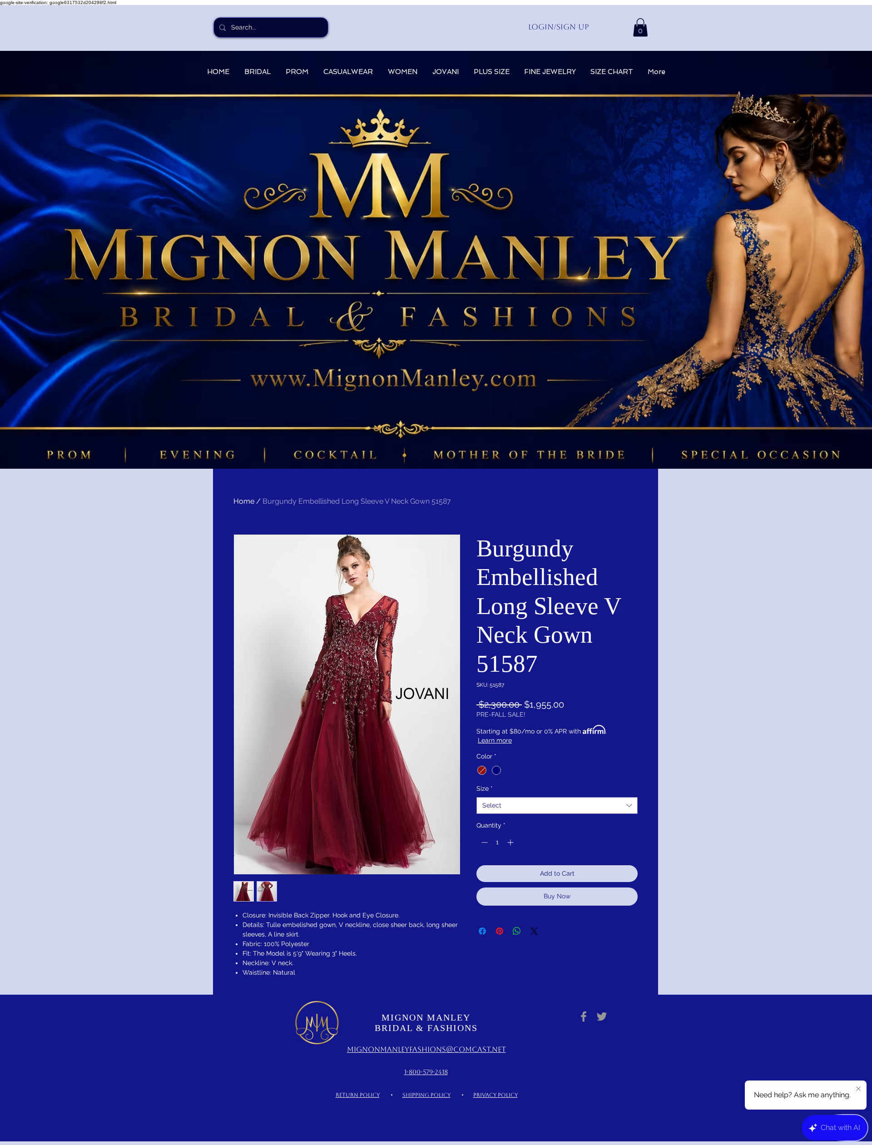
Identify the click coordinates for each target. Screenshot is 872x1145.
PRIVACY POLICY (495, 1095)
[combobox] (557, 805)
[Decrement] (483, 842)
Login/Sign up (558, 26)
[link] (640, 27)
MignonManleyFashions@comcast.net (426, 1049)
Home (243, 501)
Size (484, 788)
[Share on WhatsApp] (516, 931)
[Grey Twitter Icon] (602, 1016)
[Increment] (511, 842)
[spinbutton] (497, 842)
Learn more (495, 740)
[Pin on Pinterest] (499, 931)
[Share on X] (534, 931)
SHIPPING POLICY (426, 1095)
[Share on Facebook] (482, 931)
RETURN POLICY (358, 1095)
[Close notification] (858, 1089)
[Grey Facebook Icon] (583, 1016)
